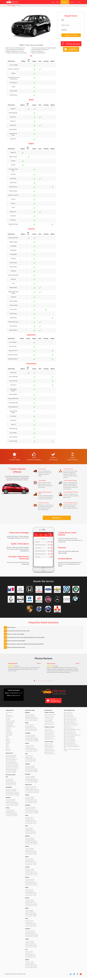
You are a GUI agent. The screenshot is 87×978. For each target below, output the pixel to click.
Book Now (64, 2)
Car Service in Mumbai (29, 900)
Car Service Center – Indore (30, 823)
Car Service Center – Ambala (11, 815)
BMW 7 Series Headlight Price (70, 740)
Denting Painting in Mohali (30, 892)
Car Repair (8, 719)
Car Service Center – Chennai (31, 751)
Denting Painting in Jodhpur (30, 851)
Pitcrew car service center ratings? (15, 634)
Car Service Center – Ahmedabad (12, 795)
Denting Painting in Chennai (30, 748)
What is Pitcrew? (11, 627)
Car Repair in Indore (29, 819)
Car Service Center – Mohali (30, 895)
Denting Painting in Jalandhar (31, 841)
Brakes (7, 736)
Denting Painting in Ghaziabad (31, 779)
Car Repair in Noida (29, 922)
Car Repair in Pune (29, 953)
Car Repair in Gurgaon (29, 798)
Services (72, 2)
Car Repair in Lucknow (29, 870)
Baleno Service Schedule (10, 760)
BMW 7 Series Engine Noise (69, 732)
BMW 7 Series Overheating (69, 736)
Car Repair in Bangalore (30, 716)
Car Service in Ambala (10, 810)
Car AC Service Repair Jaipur (30, 832)
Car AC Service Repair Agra (11, 783)
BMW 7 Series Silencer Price (69, 737)
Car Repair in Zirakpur (29, 963)
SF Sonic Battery (9, 733)
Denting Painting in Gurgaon (31, 799)
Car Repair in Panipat (29, 942)
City (79, 2)
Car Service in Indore (29, 817)
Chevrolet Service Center (49, 723)
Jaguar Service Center (49, 737)
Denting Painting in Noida (30, 923)
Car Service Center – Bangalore (31, 720)
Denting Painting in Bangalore (31, 717)
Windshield (8, 750)
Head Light (8, 742)
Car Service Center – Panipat (30, 946)
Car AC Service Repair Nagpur (31, 914)
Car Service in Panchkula (30, 930)
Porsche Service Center (49, 734)
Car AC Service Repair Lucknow (31, 873)
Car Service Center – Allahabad (12, 805)
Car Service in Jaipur (29, 828)
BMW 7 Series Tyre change (69, 739)
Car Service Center (9, 716)
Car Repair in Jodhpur (29, 849)
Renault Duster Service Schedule (12, 768)
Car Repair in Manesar (29, 880)
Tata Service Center (48, 720)
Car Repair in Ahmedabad (11, 790)
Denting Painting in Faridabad (31, 769)
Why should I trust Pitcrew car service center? (18, 630)
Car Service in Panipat (29, 941)
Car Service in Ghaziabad (30, 776)
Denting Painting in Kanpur (30, 861)
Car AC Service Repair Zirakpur (31, 966)
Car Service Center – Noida (30, 926)
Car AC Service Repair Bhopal (31, 729)
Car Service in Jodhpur (29, 848)
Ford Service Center (48, 721)
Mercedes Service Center (49, 732)
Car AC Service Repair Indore (31, 821)
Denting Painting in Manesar (31, 882)
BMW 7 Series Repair (68, 713)
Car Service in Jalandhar (30, 838)
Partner (57, 2)
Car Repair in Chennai (29, 746)
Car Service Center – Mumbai (31, 905)
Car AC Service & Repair (10, 720)
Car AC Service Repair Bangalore (31, 718)
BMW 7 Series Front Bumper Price (70, 723)
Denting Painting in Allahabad (12, 802)
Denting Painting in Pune (30, 954)
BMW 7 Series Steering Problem (70, 733)
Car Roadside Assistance (10, 726)
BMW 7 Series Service (68, 712)
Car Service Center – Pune (30, 957)
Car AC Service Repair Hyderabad (31, 811)
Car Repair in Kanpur (29, 860)
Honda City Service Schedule (11, 766)
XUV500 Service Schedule (11, 772)
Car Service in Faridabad (30, 766)
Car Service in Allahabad (10, 799)
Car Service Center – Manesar (31, 885)
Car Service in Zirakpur (29, 961)
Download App (9, 715)
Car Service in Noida (29, 920)
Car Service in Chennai (29, 745)
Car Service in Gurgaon (29, 797)
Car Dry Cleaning (9, 723)
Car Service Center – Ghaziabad (31, 782)
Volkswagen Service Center (50, 739)
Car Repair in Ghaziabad (30, 777)
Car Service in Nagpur (29, 910)
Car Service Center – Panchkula (31, 936)
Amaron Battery (9, 732)
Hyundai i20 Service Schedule (12, 763)
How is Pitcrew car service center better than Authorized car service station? (25, 637)
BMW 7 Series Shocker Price (69, 722)
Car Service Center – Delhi (30, 761)
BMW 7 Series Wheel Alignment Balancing (72, 729)
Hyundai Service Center (49, 716)
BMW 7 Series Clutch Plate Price (70, 718)
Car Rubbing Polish (9, 725)
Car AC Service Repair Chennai (31, 749)
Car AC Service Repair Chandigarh (32, 739)
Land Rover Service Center (50, 736)
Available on (55, 700)
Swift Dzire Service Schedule (11, 759)
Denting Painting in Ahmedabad (12, 792)
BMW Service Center (49, 730)
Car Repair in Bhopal (29, 726)
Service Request (9, 712)
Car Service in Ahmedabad (11, 789)
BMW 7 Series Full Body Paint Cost (71, 745)
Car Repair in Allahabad (10, 801)
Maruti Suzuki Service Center (50, 714)
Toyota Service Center (49, 718)
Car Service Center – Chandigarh (31, 740)
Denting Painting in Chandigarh (31, 738)
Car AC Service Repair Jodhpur (31, 852)
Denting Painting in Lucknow (31, 872)
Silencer (7, 747)
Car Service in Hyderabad (30, 807)
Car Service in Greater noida (30, 786)
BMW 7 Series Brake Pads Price (70, 719)
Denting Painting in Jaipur (30, 830)
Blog (53, 2)
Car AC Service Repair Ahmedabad (12, 793)
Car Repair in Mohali (29, 891)
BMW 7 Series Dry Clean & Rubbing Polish (72, 735)
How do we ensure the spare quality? (16, 640)
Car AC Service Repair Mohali (31, 894)
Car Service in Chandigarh (30, 735)
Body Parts (8, 749)
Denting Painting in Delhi (30, 758)
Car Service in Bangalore (30, 714)
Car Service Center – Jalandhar (31, 843)
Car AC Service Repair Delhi (30, 760)
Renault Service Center (49, 724)
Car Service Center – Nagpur (30, 916)
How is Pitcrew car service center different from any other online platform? (25, 644)
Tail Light (7, 743)
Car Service (8, 718)
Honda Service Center (49, 717)
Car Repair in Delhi (28, 757)
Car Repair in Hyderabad (30, 808)
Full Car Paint (8, 728)
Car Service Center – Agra (11, 784)
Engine (7, 745)
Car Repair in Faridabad (30, 767)
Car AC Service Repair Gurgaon (31, 801)
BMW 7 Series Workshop (69, 716)
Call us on (73, 43)
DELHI (39, 663)
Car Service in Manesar (29, 879)
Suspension (8, 739)
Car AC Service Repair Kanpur (31, 863)
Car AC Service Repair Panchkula (31, 935)
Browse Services (70, 35)
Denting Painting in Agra (10, 781)
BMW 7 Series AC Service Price (70, 730)
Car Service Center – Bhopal (30, 730)
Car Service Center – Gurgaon (31, 802)
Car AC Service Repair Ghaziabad (31, 780)
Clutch (7, 737)
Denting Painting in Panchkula (31, 933)
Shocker (7, 740)
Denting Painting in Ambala (11, 812)
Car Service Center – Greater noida (32, 792)
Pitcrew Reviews (43, 658)
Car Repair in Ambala (10, 811)
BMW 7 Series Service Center (69, 743)
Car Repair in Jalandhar (29, 839)
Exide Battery (8, 730)
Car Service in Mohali (29, 889)
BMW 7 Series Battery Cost (69, 728)
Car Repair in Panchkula (30, 932)
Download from (72, 49)
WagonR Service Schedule (11, 755)
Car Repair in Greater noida (30, 788)
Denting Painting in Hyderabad (31, 810)
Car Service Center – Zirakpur (31, 967)
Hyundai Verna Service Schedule (12, 765)
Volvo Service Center (49, 733)
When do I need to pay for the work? (16, 647)
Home (8, 5)
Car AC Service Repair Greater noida (32, 791)
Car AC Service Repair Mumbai (31, 904)
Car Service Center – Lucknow (31, 874)
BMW (13, 5)
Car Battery (8, 729)
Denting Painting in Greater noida (32, 789)
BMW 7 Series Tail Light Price (69, 742)
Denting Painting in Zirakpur (30, 964)
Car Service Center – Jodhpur (31, 854)
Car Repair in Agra (9, 780)
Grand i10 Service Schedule (11, 762)
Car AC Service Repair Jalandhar (31, 842)
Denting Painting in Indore (30, 820)
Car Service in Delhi (29, 755)
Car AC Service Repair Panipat (31, 945)
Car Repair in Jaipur (29, 829)
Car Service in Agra (9, 779)
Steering (7, 746)
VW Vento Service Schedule (11, 770)
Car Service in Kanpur (29, 858)
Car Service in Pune (29, 951)
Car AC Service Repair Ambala (12, 814)
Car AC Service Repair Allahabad (12, 803)
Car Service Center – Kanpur (30, 864)
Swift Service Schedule (10, 758)
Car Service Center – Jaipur (30, 833)
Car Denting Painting (10, 722)
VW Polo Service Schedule (11, 769)
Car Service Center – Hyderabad (31, 813)
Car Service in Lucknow (29, 869)
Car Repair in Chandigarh (30, 736)
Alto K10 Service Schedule (11, 756)
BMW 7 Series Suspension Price (70, 720)
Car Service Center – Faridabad (31, 771)
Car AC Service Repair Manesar (31, 883)
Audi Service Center (48, 729)
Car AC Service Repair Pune (30, 955)
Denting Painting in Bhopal (30, 727)
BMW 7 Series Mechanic (68, 715)
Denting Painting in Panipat (30, 944)
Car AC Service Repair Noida (30, 924)
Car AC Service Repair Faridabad (31, 770)
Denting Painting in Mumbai (30, 902)
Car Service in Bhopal (29, 725)
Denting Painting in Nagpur (30, 913)
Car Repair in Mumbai (29, 901)
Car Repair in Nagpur (29, 911)
